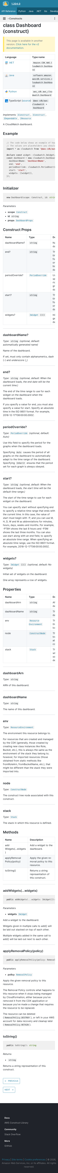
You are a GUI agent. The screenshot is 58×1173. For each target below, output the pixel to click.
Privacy (6, 1159)
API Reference (8, 11)
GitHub (8, 1145)
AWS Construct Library (16, 1122)
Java (31, 11)
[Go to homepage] (9, 1111)
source (26, 100)
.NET (38, 11)
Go (45, 11)
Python (22, 11)
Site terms (17, 1159)
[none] (1, 25)
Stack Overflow (12, 1134)
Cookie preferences (35, 1159)
